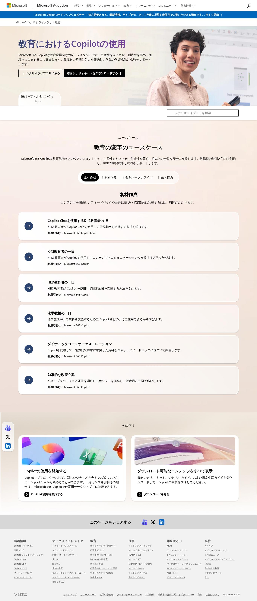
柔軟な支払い (58, 581)
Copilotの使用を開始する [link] (47, 494)
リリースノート (88, 594)
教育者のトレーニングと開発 (103, 568)
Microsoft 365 (134, 559)
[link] (72, 451)
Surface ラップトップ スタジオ (28, 554)
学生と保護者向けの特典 (101, 572)
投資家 (208, 563)
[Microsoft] (17, 5)
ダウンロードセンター (62, 550)
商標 (200, 594)
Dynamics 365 (134, 554)
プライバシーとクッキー (129, 594)
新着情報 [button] (188, 5)
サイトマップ (70, 594)
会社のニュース (212, 554)
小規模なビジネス (136, 577)
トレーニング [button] (145, 5)
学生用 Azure (96, 577)
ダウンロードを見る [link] (156, 494)
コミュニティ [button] (167, 5)
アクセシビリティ (213, 572)
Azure (169, 545)
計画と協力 (165, 177)
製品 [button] (78, 5)
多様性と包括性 (212, 568)
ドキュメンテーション (177, 554)
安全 (207, 577)
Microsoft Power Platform (140, 563)
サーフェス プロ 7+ (23, 572)
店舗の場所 (57, 568)
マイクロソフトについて (216, 550)
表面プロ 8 (19, 550)
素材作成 (90, 177)
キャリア (209, 545)
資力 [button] (128, 5)
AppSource (171, 572)
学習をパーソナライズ (137, 177)
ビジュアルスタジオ (176, 577)
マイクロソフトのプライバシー (219, 559)
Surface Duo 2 (20, 568)
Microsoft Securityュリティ (140, 550)
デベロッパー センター (177, 550)
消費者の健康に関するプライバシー (176, 594)
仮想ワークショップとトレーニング (68, 572)
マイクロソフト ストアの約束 (66, 577)
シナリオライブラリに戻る (43, 73)
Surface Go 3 (20, 563)
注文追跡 (56, 563)
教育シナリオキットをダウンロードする (92, 73)
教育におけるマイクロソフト (103, 545)
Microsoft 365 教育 (99, 559)
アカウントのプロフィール (64, 545)
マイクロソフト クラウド (140, 545)
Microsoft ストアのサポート (65, 554)
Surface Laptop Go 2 (23, 545)
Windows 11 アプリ (23, 577)
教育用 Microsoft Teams (101, 554)
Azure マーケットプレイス (179, 568)
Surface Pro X (20, 559)
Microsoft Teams (136, 568)
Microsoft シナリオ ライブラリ (34, 22)
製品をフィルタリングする (37, 98)
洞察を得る (109, 177)
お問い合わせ (106, 594)
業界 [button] (90, 5)
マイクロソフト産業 (137, 572)
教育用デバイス (97, 550)
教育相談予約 (96, 563)
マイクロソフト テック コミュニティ (184, 563)
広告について (212, 594)
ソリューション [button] (109, 5)
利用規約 (149, 594)
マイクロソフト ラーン (177, 559)
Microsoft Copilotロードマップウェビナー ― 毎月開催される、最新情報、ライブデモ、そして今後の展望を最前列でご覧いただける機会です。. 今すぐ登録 (127, 14)
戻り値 (55, 559)
